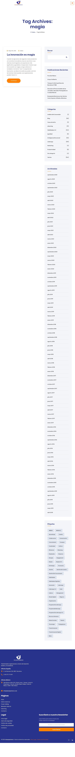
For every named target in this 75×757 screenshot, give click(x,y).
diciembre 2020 (51, 247)
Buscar (50, 51)
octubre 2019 (51, 281)
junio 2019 (50, 298)
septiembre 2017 (52, 388)
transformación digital (55, 632)
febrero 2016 (51, 469)
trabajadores (61, 624)
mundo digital (52, 597)
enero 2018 (50, 371)
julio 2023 (50, 192)
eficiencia (51, 550)
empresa (60, 554)
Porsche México (51, 75)
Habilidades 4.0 (51, 130)
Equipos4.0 (59, 561)
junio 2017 (50, 401)
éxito (50, 636)
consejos (62, 542)
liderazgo (60, 585)
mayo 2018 (50, 354)
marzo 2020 (50, 260)
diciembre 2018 (51, 324)
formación (61, 565)
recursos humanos (54, 616)
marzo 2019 (50, 311)
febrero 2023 (51, 209)
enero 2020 (50, 269)
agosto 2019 (50, 290)
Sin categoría (51, 153)
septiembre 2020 (52, 251)
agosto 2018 (50, 341)
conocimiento (52, 542)
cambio (61, 534)
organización (52, 600)
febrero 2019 (51, 316)
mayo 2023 (50, 196)
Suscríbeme (56, 729)
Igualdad (49, 134)
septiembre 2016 (52, 440)
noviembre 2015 (51, 482)
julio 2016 (50, 448)
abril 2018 (50, 358)
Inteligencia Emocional (53, 138)
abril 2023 (50, 200)
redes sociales (53, 620)
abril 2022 (50, 217)
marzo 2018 (50, 363)
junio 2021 (50, 226)
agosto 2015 (50, 495)
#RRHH (51, 530)
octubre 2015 (51, 487)
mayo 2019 (50, 303)
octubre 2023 (51, 183)
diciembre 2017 (51, 375)
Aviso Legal (33, 739)
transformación (53, 628)
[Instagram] (68, 740)
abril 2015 (50, 512)
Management (60, 593)
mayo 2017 (50, 405)
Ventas (49, 157)
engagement (60, 558)
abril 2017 (50, 410)
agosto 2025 (51, 179)
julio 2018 (50, 345)
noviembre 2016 (51, 431)
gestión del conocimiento (55, 573)
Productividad (51, 149)
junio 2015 (50, 504)
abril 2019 (50, 307)
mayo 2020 (50, 256)
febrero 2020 (51, 264)
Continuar (14, 81)
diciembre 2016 (51, 427)
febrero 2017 (51, 418)
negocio (62, 597)
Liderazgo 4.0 (52, 589)
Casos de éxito (51, 122)
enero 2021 (50, 243)
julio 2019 (50, 294)
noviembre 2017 (51, 380)
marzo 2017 (50, 414)
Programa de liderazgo (55, 604)
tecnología (52, 624)
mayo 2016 (50, 457)
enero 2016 (50, 474)
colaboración (52, 538)
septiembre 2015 (52, 491)
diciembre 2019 (51, 273)
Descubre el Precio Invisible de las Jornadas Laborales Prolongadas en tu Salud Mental (57, 90)
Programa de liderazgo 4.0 (56, 612)
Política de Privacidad (42, 739)
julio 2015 (50, 499)
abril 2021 (50, 234)
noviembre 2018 (51, 328)
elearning (50, 126)
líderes (51, 593)
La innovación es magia (21, 54)
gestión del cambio (62, 569)
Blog (48, 118)
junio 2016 (50, 452)
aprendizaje (52, 534)
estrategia (51, 565)
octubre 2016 (51, 435)
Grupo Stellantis (52, 79)
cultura (60, 546)
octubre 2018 (51, 333)
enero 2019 (50, 320)
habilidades (52, 577)
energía (51, 558)
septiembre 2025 (52, 174)
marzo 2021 (50, 239)
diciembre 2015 (51, 478)
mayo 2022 (50, 213)
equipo (51, 561)
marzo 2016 (50, 465)
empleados (52, 554)
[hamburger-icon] (72, 3)
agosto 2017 (50, 392)
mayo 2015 (50, 508)
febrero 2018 (51, 367)
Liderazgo (50, 141)
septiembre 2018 (52, 337)
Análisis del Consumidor (54, 114)
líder (61, 589)
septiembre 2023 (52, 187)
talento (62, 620)
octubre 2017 (51, 384)
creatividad (52, 546)
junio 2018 (50, 350)
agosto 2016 (50, 444)
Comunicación (63, 538)
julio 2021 (50, 222)
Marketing (50, 145)
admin (21, 50)
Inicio (33, 32)
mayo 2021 (50, 230)
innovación (51, 585)
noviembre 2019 (51, 277)
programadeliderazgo (54, 608)
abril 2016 (50, 461)
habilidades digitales (54, 581)
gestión (51, 569)
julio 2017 (50, 397)
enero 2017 (50, 422)
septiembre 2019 (52, 286)
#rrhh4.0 (58, 530)
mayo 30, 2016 (12, 50)
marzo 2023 (50, 204)
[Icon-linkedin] (72, 740)
